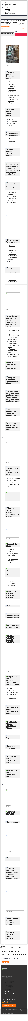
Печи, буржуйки (12, 272)
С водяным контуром (12, 87)
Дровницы (12, 196)
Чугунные (12, 82)
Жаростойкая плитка (11, 923)
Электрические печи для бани (13, 355)
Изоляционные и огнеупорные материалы (13, 173)
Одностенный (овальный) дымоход (13, 560)
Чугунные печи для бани (13, 331)
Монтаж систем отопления (12, 515)
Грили (15, 822)
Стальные (12, 84)
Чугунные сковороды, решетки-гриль (12, 876)
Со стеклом (12, 278)
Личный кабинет (9, 986)
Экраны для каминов (12, 203)
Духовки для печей (11, 775)
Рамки (11, 125)
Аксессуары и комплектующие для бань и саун (12, 399)
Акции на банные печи (11, 414)
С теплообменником (14, 334)
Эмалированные (12, 617)
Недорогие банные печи (12, 342)
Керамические (12, 627)
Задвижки (10, 738)
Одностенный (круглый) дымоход (13, 555)
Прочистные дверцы (11, 727)
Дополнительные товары (13, 499)
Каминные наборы (12, 193)
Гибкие (17, 606)
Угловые (11, 119)
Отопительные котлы (12, 473)
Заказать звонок (8, 1005)
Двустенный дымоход (12, 550)
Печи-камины (11, 242)
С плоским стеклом (12, 90)
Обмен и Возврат (9, 985)
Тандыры (10, 814)
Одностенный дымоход (13, 580)
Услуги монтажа (9, 982)
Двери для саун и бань (12, 382)
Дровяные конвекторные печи (12, 350)
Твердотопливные (14, 478)
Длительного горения (12, 258)
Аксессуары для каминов (12, 188)
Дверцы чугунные (11, 689)
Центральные (13, 123)
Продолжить (5, 962)
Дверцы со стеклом (12, 695)
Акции (11, 103)
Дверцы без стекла (12, 699)
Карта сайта (8, 989)
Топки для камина (10, 77)
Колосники (10, 748)
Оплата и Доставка (9, 981)
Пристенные (13, 121)
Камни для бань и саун (12, 428)
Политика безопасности (11, 987)
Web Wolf (10, 1013)
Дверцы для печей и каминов (13, 684)
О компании (8, 979)
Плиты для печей (10, 761)
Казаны (9, 860)
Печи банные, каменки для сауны (11, 324)
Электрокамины (12, 135)
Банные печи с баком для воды (13, 338)
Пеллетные (12, 480)
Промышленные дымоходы (12, 575)
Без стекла (12, 275)
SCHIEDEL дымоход (10, 597)
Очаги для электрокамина (13, 142)
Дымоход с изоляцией (12, 584)
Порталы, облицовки (10, 114)
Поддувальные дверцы (12, 712)
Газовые (11, 482)
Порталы (12, 139)
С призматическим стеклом (13, 95)
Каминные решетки (12, 199)
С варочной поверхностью (12, 254)
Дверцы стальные (14, 692)
